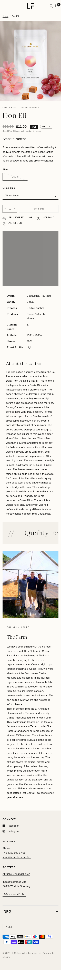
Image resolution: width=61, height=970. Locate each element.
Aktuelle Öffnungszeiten (16, 873)
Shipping (17, 131)
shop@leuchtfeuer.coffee (17, 857)
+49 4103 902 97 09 (14, 852)
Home (5, 16)
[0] (56, 6)
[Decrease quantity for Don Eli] (5, 209)
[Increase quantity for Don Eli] (14, 209)
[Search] (51, 6)
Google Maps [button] (14, 893)
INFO (7, 911)
